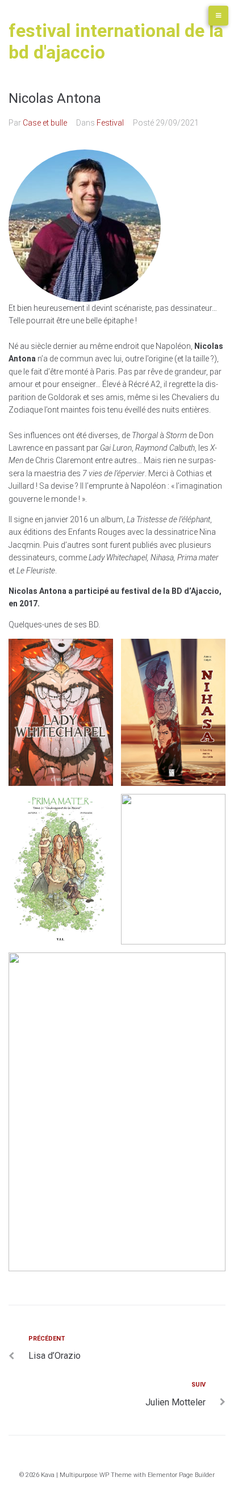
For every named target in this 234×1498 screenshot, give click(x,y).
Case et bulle (45, 122)
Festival (110, 122)
